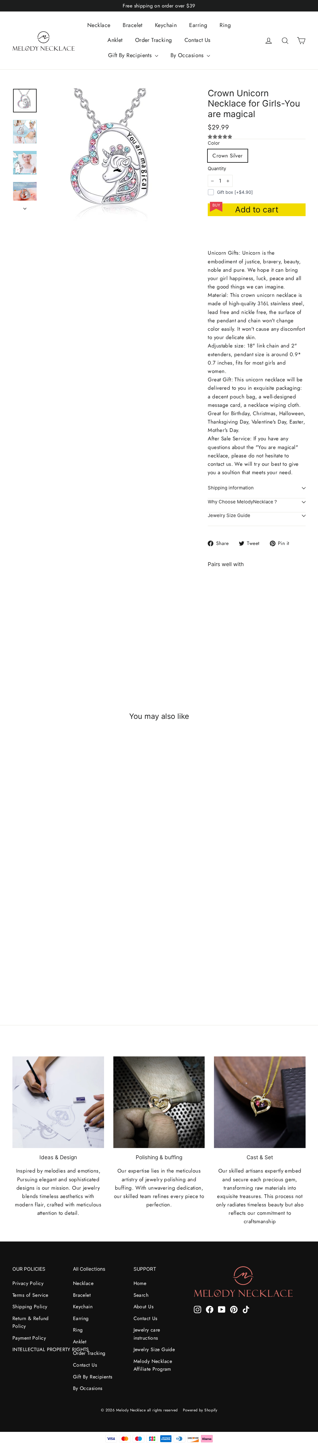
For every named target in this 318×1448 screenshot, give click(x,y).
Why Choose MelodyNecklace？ (243, 502)
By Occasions (188, 55)
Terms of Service (30, 1295)
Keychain (166, 25)
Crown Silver (227, 155)
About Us (143, 1306)
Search (141, 1295)
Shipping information (231, 488)
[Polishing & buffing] (159, 1102)
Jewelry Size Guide (229, 515)
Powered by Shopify (200, 1410)
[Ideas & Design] (58, 1102)
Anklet (115, 40)
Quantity (217, 168)
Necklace (98, 25)
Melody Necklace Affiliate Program (153, 1365)
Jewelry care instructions (147, 1333)
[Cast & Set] (260, 1102)
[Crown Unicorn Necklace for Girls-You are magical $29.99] (220, 618)
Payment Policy (29, 1337)
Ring (225, 25)
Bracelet (132, 25)
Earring (198, 25)
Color (214, 143)
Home (140, 1283)
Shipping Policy (29, 1306)
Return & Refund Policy (30, 1322)
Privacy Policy (27, 1283)
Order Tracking (153, 40)
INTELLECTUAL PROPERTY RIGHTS (38, 1349)
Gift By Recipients (130, 55)
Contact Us (197, 40)
